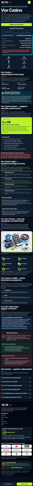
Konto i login (4, 417)
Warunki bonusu (8, 484)
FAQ (2, 425)
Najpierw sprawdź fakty (16, 24)
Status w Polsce (24, 484)
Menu (29, 2)
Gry (2, 419)
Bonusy (3, 415)
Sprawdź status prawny (16, 28)
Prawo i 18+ (4, 423)
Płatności (3, 421)
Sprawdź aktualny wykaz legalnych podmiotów (14, 328)
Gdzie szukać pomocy (16, 467)
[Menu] (29, 2)
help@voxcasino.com (8, 432)
